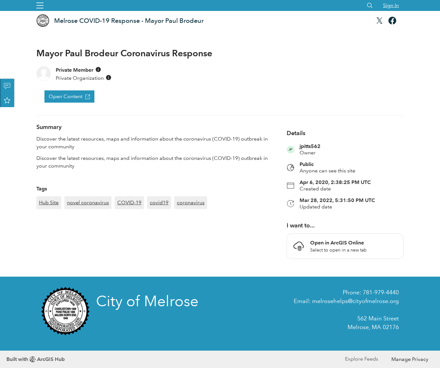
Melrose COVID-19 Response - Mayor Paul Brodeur (129, 20)
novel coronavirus (88, 202)
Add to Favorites (7, 100)
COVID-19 (129, 202)
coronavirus (191, 202)
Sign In (391, 5)
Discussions (7, 86)
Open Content (65, 96)
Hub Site (49, 202)
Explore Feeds (361, 359)
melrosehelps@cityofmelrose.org (355, 301)
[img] (98, 69)
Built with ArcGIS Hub (35, 359)
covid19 (159, 202)
